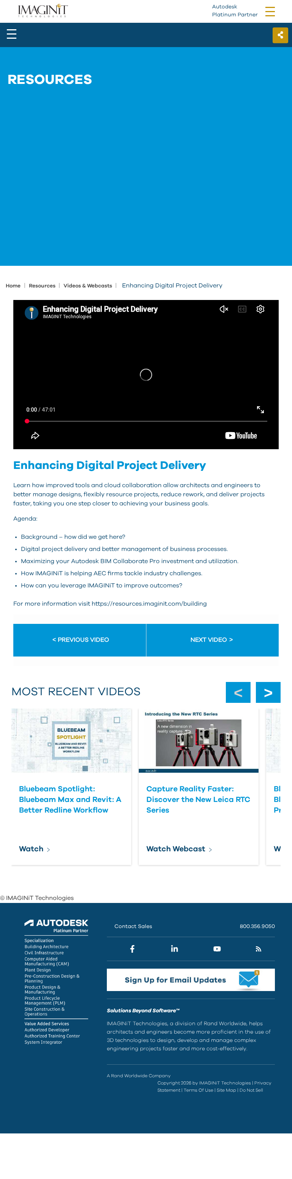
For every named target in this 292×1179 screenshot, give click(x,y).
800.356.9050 (257, 926)
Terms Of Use (198, 1090)
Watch (31, 849)
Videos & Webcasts (88, 286)
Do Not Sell (251, 1090)
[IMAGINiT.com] (42, 11)
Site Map (226, 1090)
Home (13, 286)
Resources (43, 286)
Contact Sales (133, 926)
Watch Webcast (175, 849)
